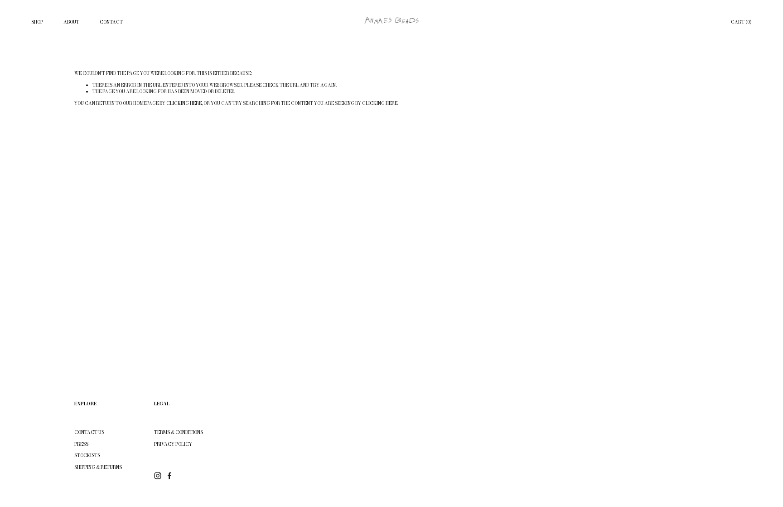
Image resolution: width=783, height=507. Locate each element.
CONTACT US (89, 432)
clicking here (184, 103)
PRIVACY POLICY (173, 444)
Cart (741, 22)
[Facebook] (169, 475)
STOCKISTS (87, 456)
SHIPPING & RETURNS (98, 467)
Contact (111, 22)
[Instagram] (157, 475)
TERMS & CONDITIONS (178, 432)
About (71, 22)
